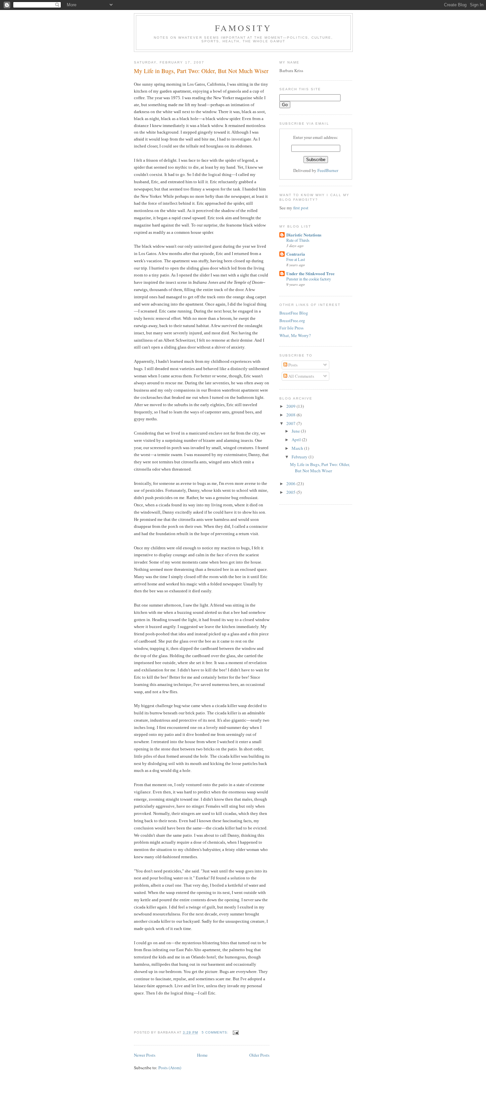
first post (300, 208)
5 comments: (216, 1032)
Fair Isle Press (291, 328)
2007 (291, 423)
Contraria (295, 254)
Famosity (243, 27)
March (298, 448)
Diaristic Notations (303, 235)
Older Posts (259, 1055)
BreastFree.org (292, 320)
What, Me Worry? (295, 335)
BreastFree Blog (293, 313)
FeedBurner (327, 170)
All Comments (300, 376)
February (300, 457)
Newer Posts (144, 1055)
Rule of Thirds (297, 240)
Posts (292, 365)
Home (202, 1055)
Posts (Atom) (169, 1068)
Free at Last (295, 259)
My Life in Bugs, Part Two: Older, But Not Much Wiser (201, 71)
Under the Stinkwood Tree (310, 273)
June (296, 431)
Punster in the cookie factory (308, 278)
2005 (291, 492)
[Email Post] (235, 1032)
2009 (291, 406)
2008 (291, 415)
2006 (291, 484)
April (297, 440)
